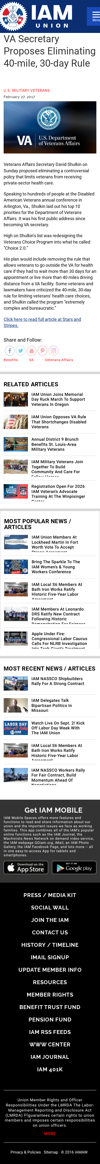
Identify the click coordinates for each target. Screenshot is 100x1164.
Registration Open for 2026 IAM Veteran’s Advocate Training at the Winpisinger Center (58, 494)
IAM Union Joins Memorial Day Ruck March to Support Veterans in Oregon (58, 399)
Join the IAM (50, 920)
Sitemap (51, 1152)
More (50, 1134)
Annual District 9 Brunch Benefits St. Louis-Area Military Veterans (55, 444)
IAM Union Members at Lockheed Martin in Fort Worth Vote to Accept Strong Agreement (55, 545)
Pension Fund (50, 1019)
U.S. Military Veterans (27, 90)
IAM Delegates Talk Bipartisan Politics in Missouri (52, 705)
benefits (11, 360)
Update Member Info (50, 970)
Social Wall (50, 907)
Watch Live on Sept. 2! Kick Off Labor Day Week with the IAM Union (58, 728)
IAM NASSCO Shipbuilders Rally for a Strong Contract (58, 681)
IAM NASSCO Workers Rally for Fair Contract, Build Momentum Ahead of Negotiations (58, 778)
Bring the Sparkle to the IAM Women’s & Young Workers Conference (56, 567)
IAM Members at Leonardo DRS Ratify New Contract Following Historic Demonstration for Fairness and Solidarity (58, 619)
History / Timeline (50, 945)
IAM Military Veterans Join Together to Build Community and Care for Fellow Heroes (57, 469)
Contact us (50, 932)
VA (31, 360)
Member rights (50, 994)
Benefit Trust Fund (50, 1007)
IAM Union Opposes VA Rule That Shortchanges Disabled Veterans (59, 422)
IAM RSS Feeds (50, 1032)
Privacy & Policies (25, 1152)
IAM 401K (50, 1069)
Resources (50, 982)
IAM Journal (50, 1057)
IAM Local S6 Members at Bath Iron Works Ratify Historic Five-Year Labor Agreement (57, 592)
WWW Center (50, 1044)
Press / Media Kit (50, 895)
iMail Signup (50, 957)
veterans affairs (59, 360)
